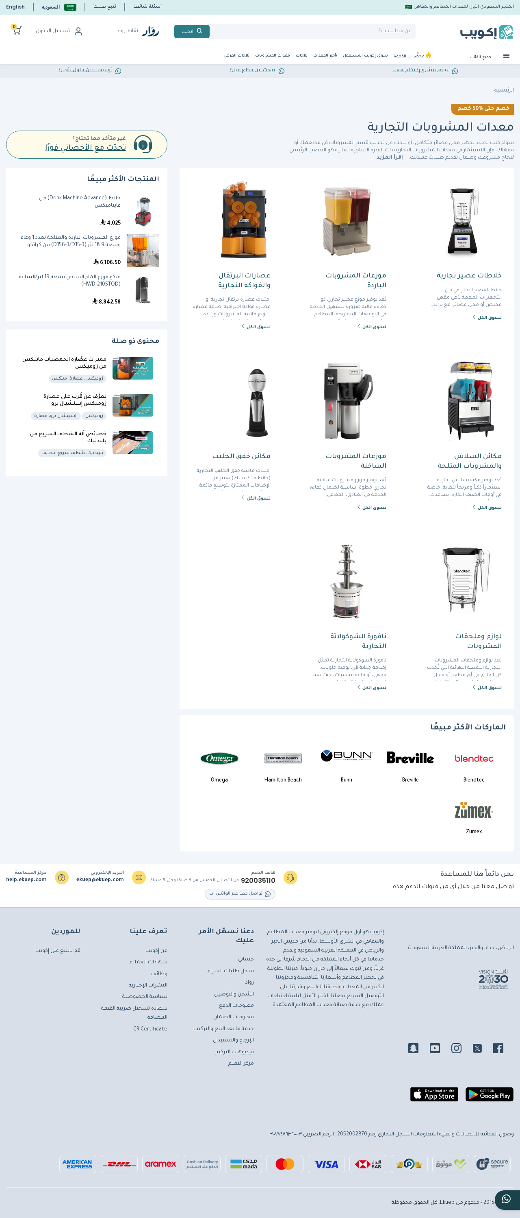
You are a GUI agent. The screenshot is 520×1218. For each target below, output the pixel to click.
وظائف (159, 974)
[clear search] (212, 31)
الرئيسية (504, 91)
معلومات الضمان (233, 1017)
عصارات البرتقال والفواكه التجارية (244, 281)
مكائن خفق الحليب (241, 457)
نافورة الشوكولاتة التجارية (358, 641)
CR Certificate (150, 1029)
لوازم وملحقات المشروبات (478, 641)
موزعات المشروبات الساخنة (355, 461)
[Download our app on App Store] (434, 1097)
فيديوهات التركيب (233, 1052)
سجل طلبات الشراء (231, 971)
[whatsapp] (507, 1200)
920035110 (258, 880)
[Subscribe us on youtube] (440, 1049)
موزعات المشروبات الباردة (355, 281)
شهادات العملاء (148, 962)
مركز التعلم (241, 1064)
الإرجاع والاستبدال (233, 1040)
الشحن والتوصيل (234, 995)
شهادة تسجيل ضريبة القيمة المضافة (134, 1013)
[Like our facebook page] (503, 1049)
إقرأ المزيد (390, 158)
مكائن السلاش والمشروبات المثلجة (470, 461)
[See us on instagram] (461, 1049)
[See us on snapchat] (418, 1049)
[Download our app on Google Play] (489, 1097)
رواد (249, 983)
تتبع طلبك (104, 6)
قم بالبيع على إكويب (57, 951)
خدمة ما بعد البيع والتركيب (223, 1029)
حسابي (246, 960)
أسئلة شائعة (147, 6)
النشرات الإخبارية (148, 986)
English (15, 6)
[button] (59, 7)
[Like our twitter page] (482, 1049)
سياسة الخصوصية (144, 997)
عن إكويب (156, 951)
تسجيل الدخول (53, 31)
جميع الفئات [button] (481, 57)
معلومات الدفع (236, 1006)
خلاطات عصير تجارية (469, 276)
